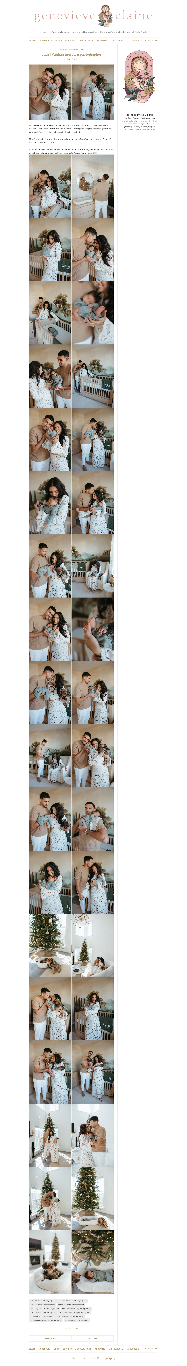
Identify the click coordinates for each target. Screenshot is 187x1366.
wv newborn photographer (76, 1320)
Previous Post (50, 1338)
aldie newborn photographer (43, 1301)
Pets (82, 49)
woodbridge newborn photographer (46, 1320)
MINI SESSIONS (118, 41)
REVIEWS (69, 41)
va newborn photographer (42, 1316)
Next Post (92, 1338)
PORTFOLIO (44, 41)
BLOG (57, 41)
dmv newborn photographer (43, 1305)
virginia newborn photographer (70, 1316)
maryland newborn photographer (76, 1308)
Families (63, 49)
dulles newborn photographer (71, 1305)
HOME (32, 41)
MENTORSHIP (135, 41)
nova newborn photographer (43, 1312)
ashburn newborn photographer (73, 1301)
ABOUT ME (102, 41)
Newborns (73, 49)
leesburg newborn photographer (45, 1308)
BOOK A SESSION (85, 41)
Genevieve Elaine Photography (93, 1358)
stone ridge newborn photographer (74, 1312)
